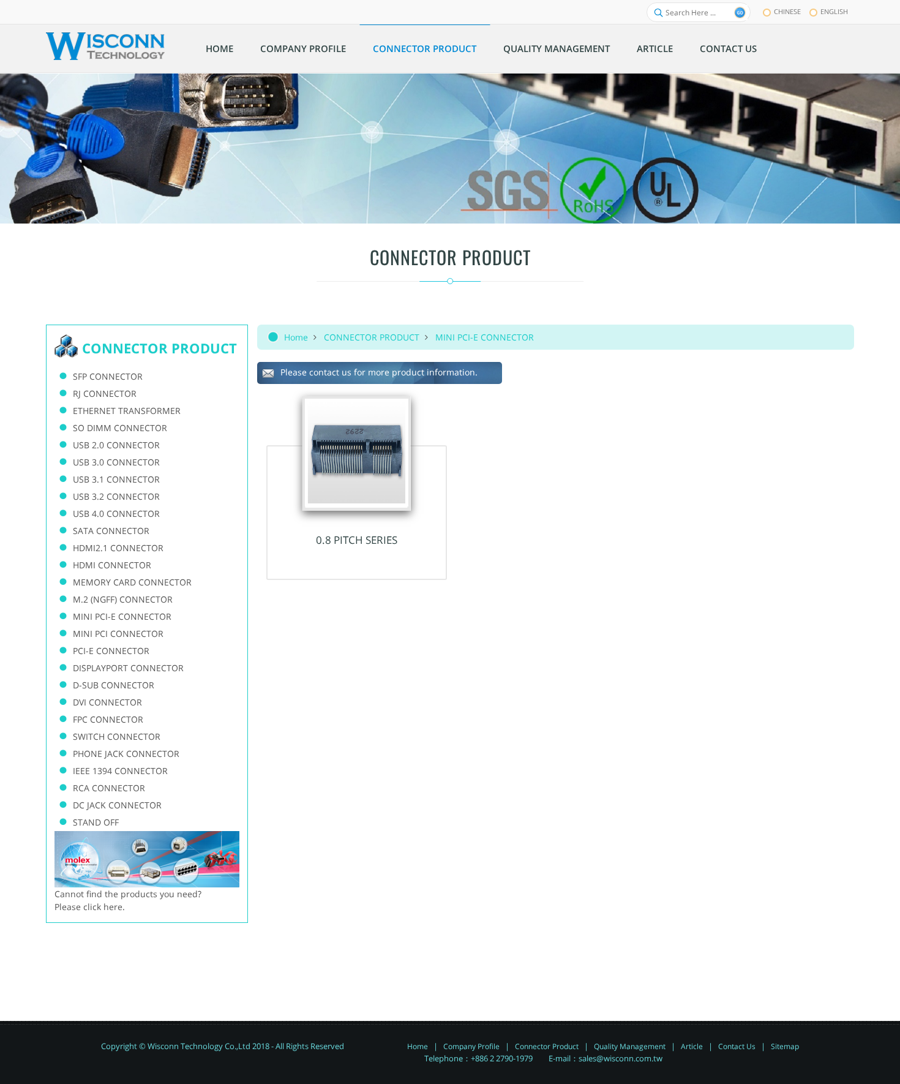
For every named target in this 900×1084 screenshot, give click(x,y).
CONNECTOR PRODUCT (371, 337)
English (834, 11)
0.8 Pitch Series (356, 540)
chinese (787, 11)
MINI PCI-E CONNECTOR (484, 337)
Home (296, 337)
